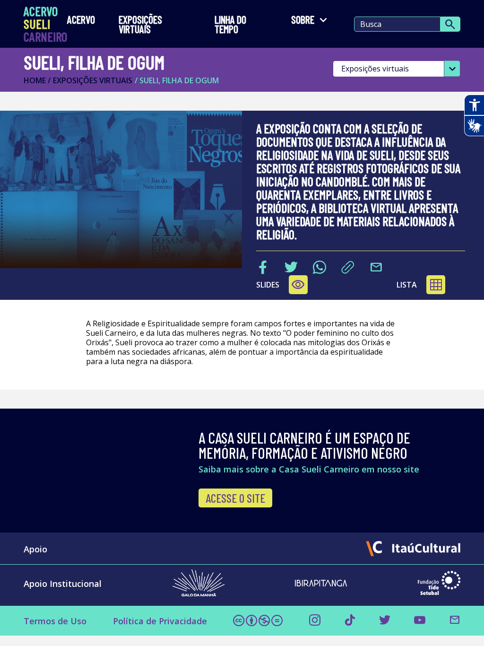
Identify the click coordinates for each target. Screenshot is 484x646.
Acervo (81, 20)
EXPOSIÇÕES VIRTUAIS (140, 24)
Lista (407, 284)
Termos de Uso (55, 621)
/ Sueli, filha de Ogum (177, 80)
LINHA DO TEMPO (230, 24)
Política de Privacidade (160, 621)
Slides (280, 284)
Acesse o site (235, 498)
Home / (37, 80)
